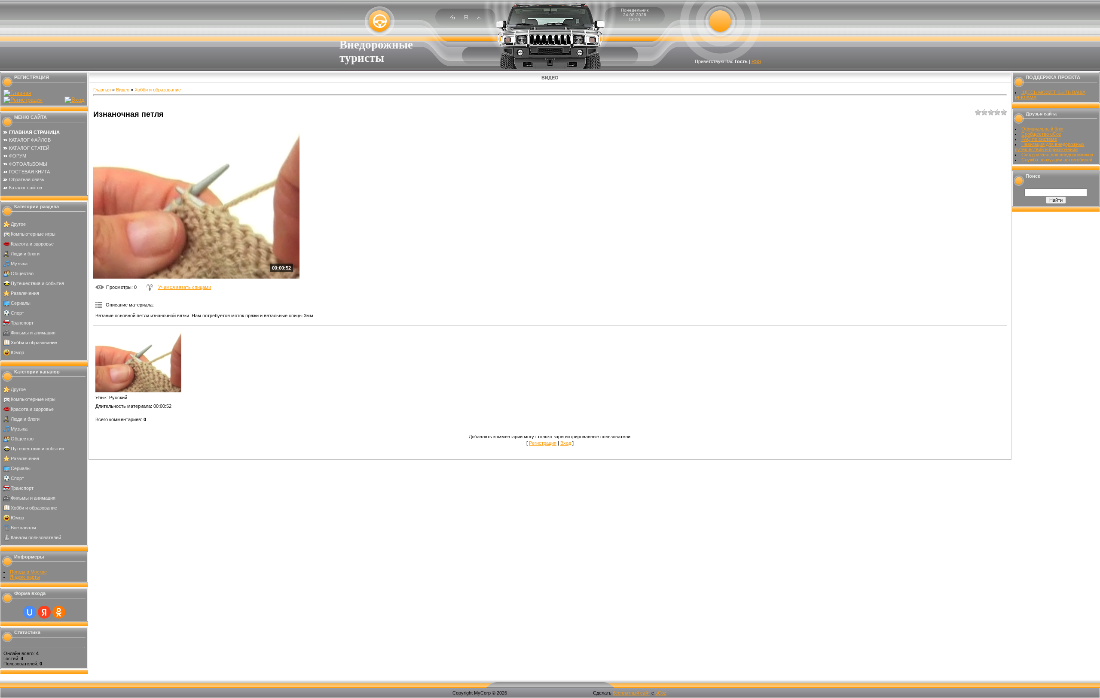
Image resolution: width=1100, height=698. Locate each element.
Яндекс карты (25, 577)
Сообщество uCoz (1041, 134)
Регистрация (542, 443)
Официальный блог (1042, 128)
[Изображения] (138, 360)
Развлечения (25, 293)
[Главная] (452, 17)
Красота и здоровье (32, 243)
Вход (565, 443)
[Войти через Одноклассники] (58, 612)
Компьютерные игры (33, 234)
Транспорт (22, 322)
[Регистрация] (466, 17)
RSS (756, 61)
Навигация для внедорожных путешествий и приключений (1050, 147)
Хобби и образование (34, 342)
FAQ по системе (1039, 139)
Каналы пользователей (36, 537)
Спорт (17, 313)
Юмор (17, 352)
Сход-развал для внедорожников (1057, 154)
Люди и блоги (25, 253)
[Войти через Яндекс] (44, 612)
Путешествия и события (37, 283)
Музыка (19, 263)
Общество (22, 273)
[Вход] (479, 17)
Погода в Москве (28, 571)
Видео (122, 89)
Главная (102, 89)
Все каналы (23, 527)
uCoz (660, 692)
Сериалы (21, 303)
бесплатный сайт (631, 692)
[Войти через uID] (29, 612)
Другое (18, 224)
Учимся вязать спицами (184, 287)
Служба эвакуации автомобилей (1056, 159)
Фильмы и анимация (33, 332)
